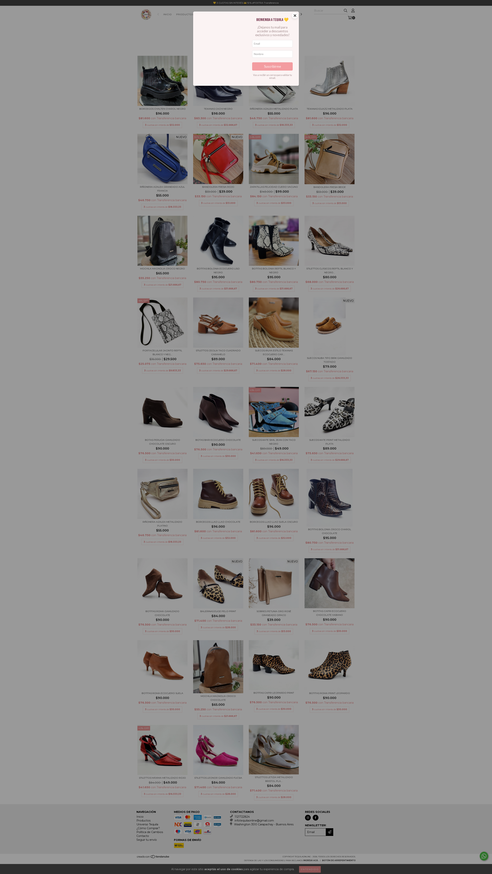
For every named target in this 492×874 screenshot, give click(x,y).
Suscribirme (272, 66)
